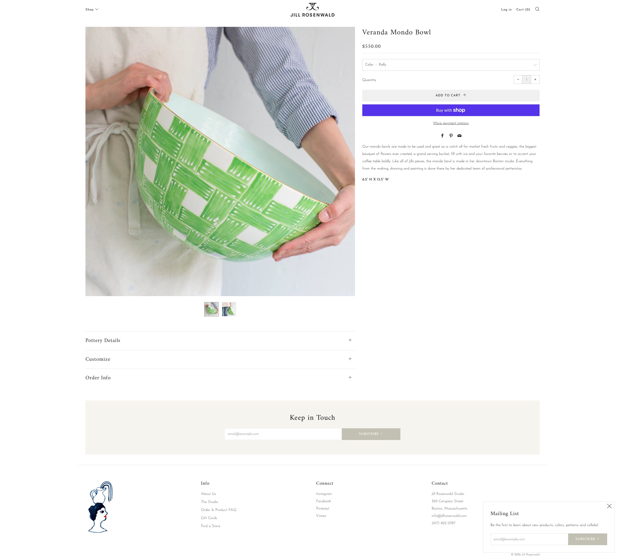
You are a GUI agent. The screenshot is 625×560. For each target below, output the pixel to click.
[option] (220, 161)
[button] (211, 309)
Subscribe (369, 434)
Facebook (323, 501)
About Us (208, 494)
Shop (89, 9)
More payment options (451, 123)
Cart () (523, 9)
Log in (506, 9)
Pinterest (322, 508)
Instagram (324, 494)
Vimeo (321, 516)
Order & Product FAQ (218, 510)
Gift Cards (209, 518)
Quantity (369, 80)
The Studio (209, 502)
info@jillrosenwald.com (449, 516)
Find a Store (210, 526)
